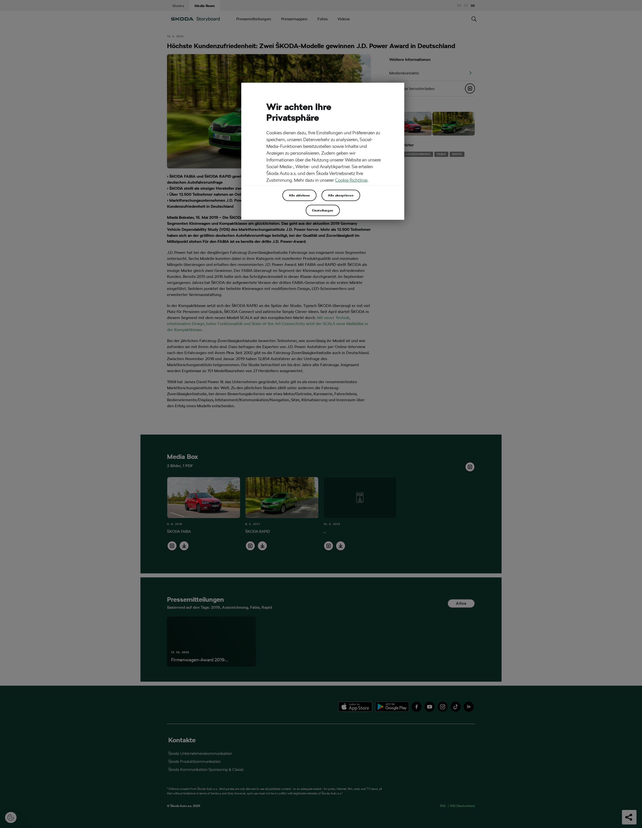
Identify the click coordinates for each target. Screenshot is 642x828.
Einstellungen (322, 210)
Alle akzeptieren (341, 195)
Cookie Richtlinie (351, 180)
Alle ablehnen (299, 195)
